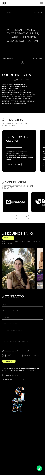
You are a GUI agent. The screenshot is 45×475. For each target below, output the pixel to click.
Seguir (6, 238)
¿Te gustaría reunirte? (10, 351)
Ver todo (20, 217)
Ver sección (12, 164)
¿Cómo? (25, 351)
